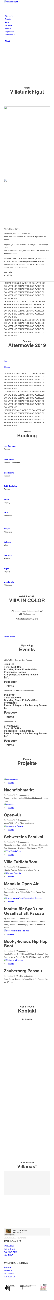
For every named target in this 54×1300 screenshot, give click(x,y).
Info (6, 677)
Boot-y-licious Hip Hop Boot (26, 943)
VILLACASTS (21, 1238)
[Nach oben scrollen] (0, 1298)
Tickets (9, 686)
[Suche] (5, 37)
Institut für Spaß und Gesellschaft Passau (24, 911)
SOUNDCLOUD (10, 1252)
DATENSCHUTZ (11, 1273)
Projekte (10, 782)
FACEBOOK (9, 1246)
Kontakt (27, 1010)
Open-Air (12, 815)
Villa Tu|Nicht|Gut (10, 1238)
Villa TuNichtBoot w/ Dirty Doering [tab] (18, 660)
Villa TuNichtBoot (20, 862)
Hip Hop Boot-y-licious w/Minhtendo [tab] (19, 690)
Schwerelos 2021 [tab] (11, 721)
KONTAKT (8, 1267)
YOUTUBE (8, 1255)
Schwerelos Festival (23, 837)
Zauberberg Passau (23, 971)
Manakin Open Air (21, 884)
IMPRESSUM (10, 1276)
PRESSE (8, 1270)
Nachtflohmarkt (19, 790)
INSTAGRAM (9, 1249)
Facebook (10, 681)
